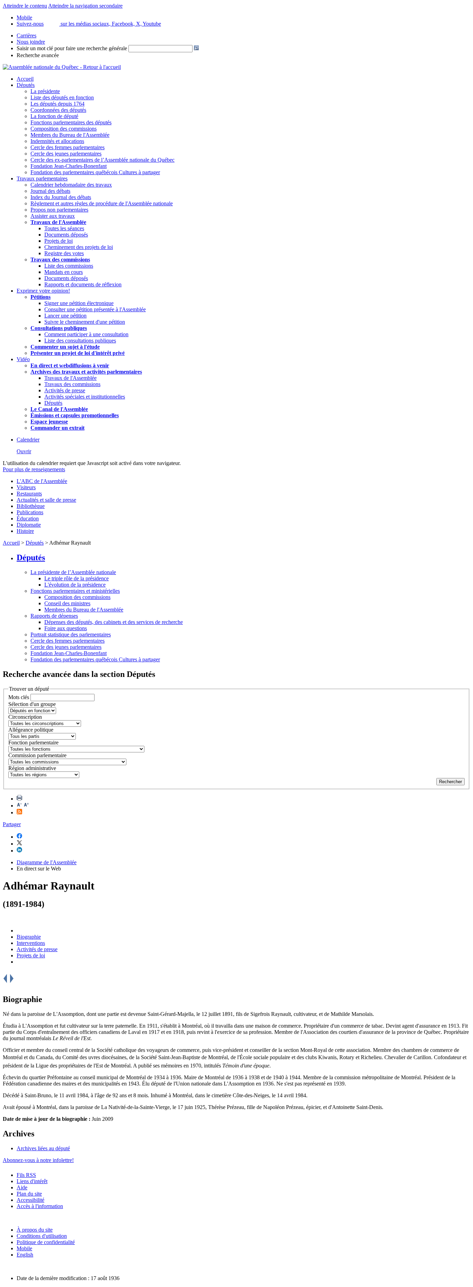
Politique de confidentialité (46, 1242)
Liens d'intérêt (32, 1181)
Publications (30, 512)
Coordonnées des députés (58, 110)
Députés (26, 85)
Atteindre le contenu (25, 6)
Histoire (25, 531)
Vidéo (23, 359)
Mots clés (18, 697)
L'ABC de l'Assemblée (42, 481)
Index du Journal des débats (60, 197)
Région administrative (32, 768)
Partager (12, 824)
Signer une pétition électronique (79, 303)
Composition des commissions (63, 129)
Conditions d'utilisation (42, 1236)
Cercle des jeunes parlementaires (65, 154)
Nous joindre (31, 42)
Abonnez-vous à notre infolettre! (38, 1160)
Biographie (29, 937)
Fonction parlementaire (33, 742)
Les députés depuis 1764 (57, 104)
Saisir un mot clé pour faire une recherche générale (72, 48)
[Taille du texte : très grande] (26, 805)
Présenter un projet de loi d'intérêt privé (77, 353)
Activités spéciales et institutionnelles (84, 397)
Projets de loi (58, 241)
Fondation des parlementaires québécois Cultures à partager (95, 172)
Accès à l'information (40, 1206)
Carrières (26, 35)
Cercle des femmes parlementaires (67, 147)
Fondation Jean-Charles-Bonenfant (68, 166)
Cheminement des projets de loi (78, 247)
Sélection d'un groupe (32, 704)
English (25, 1255)
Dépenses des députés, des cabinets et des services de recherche (113, 622)
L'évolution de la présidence (75, 585)
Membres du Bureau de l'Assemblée (69, 135)
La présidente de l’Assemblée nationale (73, 572)
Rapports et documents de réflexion (83, 284)
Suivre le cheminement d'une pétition (84, 322)
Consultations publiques (58, 328)
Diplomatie (29, 525)
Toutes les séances (64, 228)
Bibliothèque (31, 506)
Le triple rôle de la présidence (76, 578)
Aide (22, 1187)
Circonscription (25, 717)
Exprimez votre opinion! (43, 291)
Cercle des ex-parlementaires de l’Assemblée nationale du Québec (102, 160)
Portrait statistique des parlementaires (70, 634)
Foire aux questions (65, 628)
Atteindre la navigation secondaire (85, 6)
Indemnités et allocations (57, 141)
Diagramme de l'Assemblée (47, 862)
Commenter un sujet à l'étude (65, 347)
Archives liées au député (43, 1148)
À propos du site (35, 1230)
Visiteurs (26, 487)
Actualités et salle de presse (46, 500)
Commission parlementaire (37, 755)
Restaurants (29, 494)
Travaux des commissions (60, 259)
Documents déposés (66, 235)
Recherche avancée (38, 55)
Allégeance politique (30, 730)
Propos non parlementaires (59, 210)
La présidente (45, 91)
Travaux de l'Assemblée (58, 222)
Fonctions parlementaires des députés (70, 122)
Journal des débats (50, 191)
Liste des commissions (68, 266)
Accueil (25, 79)
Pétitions (40, 297)
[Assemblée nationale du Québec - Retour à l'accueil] (62, 67)
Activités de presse (64, 390)
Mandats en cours (63, 272)
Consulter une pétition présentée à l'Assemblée (95, 309)
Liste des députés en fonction (62, 97)
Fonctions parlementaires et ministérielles (75, 591)
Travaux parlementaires (42, 178)
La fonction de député (54, 116)
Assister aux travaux (52, 216)
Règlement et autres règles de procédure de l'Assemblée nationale (101, 203)
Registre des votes (64, 253)
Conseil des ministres (67, 603)
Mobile (24, 1248)
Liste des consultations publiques (80, 340)
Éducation (28, 518)
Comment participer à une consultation (86, 334)
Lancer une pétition (65, 316)
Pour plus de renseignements (34, 469)
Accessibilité (30, 1200)
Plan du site (29, 1194)
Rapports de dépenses (54, 616)
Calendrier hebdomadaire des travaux (71, 185)
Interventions (31, 943)
